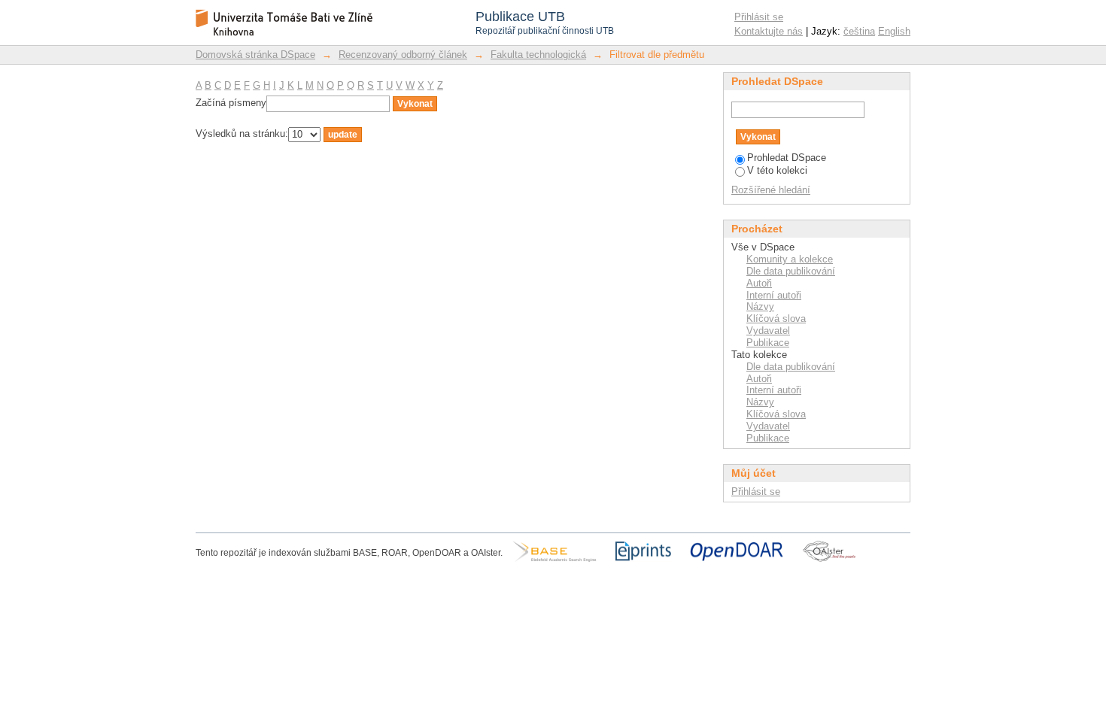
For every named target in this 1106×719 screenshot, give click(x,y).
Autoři (759, 283)
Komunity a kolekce (789, 259)
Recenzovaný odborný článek (403, 54)
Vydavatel (768, 330)
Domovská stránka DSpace (255, 54)
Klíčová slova (776, 318)
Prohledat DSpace (786, 157)
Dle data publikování (790, 271)
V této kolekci (777, 170)
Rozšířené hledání (770, 190)
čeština (859, 31)
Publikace (767, 342)
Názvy (760, 306)
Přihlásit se (758, 17)
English (894, 31)
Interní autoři (773, 295)
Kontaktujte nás (768, 31)
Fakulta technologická (538, 54)
